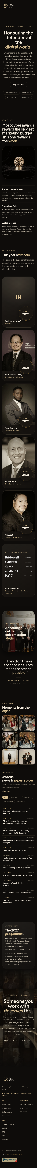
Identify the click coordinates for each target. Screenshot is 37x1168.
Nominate (21, 801)
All (5, 797)
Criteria (5, 1128)
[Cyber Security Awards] (8, 5)
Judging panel (7, 1112)
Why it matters (18, 84)
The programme (8, 1124)
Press (4, 1136)
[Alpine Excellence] (9, 1160)
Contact (5, 1139)
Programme (8, 801)
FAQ (3, 1132)
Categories (6, 1104)
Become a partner (26, 1104)
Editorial (27, 797)
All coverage (7, 791)
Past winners (6, 1116)
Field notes (15, 797)
